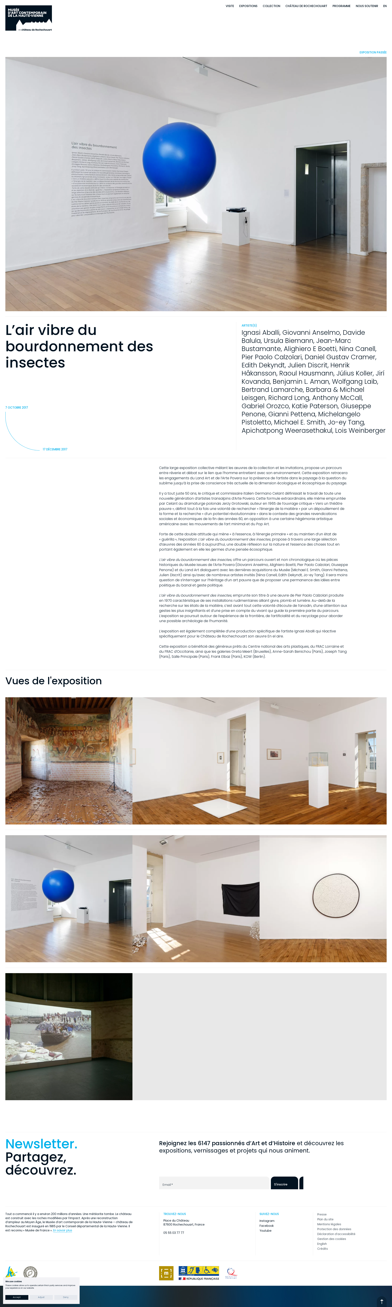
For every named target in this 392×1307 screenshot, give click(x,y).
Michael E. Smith (299, 422)
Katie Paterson (315, 406)
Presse (322, 1215)
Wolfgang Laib (354, 381)
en (385, 6)
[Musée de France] (166, 1273)
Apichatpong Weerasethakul (287, 430)
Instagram (267, 1221)
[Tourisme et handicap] (199, 1273)
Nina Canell (357, 348)
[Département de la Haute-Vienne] (11, 1273)
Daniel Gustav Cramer (340, 357)
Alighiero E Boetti (310, 348)
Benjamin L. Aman (301, 381)
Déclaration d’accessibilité (336, 1234)
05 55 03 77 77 (173, 1233)
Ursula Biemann (288, 340)
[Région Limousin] (30, 1273)
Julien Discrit (308, 365)
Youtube (265, 1231)
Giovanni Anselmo (311, 332)
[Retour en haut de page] (382, 1301)
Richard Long (288, 397)
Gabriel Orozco (265, 406)
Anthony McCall (337, 397)
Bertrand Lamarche (272, 389)
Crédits (322, 1249)
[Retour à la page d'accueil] (28, 18)
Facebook (267, 1226)
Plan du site (325, 1219)
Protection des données (334, 1229)
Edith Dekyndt (263, 365)
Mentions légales (329, 1224)
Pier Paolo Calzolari (272, 357)
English (322, 1244)
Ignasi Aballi (260, 332)
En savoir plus (62, 1230)
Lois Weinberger (360, 430)
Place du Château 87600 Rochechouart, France (184, 1223)
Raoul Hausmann (306, 373)
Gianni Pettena (291, 414)
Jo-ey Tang (346, 422)
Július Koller (354, 373)
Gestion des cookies (331, 1239)
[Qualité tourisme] (231, 1273)
